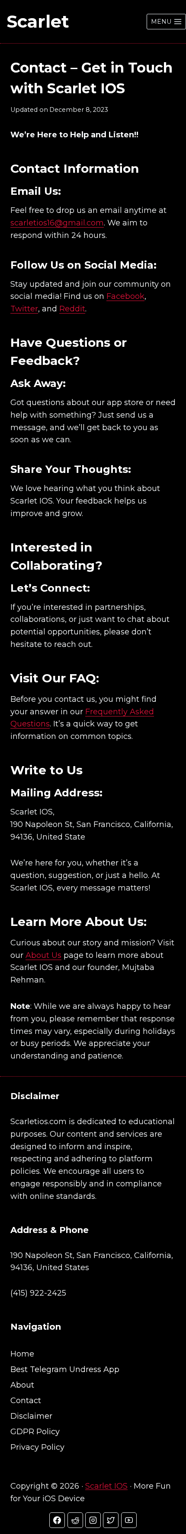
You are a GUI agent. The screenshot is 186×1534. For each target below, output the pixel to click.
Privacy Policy (37, 1447)
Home (22, 1354)
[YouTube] (129, 1520)
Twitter (24, 309)
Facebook (125, 296)
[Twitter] (111, 1520)
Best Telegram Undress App (64, 1369)
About (22, 1385)
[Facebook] (57, 1520)
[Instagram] (93, 1520)
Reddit (72, 309)
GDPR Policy (35, 1431)
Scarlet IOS (106, 1486)
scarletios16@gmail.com (57, 223)
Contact (25, 1400)
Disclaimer (31, 1416)
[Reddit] (75, 1520)
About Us (43, 955)
